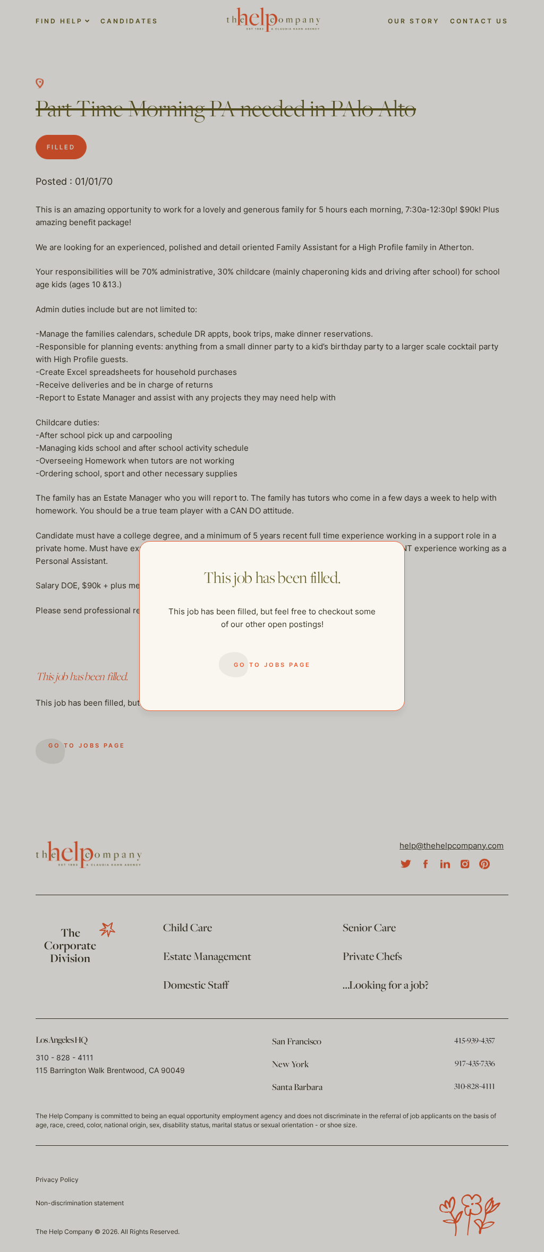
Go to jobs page (272, 664)
